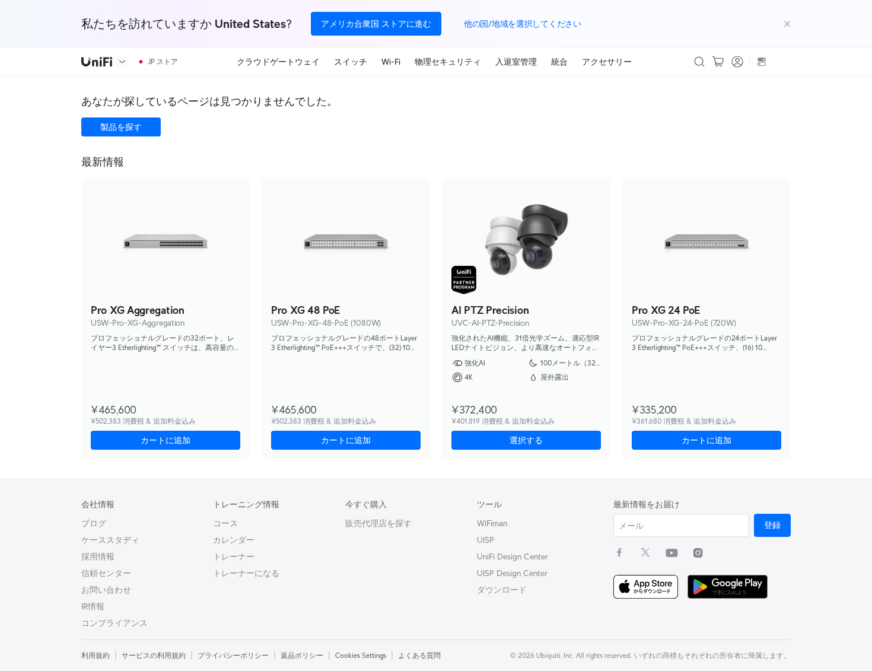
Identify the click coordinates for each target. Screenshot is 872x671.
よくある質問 (419, 655)
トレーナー (233, 556)
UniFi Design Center (512, 556)
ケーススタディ (110, 540)
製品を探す (121, 127)
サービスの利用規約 (154, 655)
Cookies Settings (360, 655)
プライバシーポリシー (233, 655)
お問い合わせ (106, 589)
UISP (485, 540)
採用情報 (97, 556)
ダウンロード (502, 589)
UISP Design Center (512, 573)
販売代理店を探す (378, 523)
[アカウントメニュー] (737, 61)
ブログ (93, 523)
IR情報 (92, 606)
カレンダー (233, 540)
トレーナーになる (246, 573)
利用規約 (95, 655)
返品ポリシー (302, 655)
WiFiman (492, 523)
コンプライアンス (114, 623)
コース (225, 523)
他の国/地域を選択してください (522, 23)
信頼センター (106, 573)
